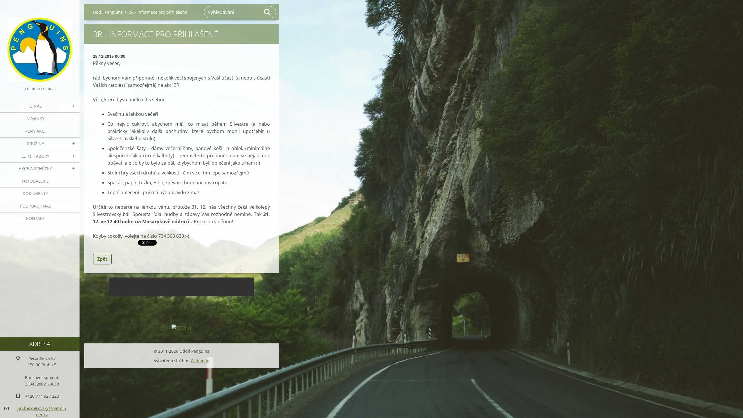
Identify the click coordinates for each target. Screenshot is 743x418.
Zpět (102, 259)
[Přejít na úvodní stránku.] (40, 42)
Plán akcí (35, 131)
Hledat (267, 12)
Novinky (35, 118)
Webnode (200, 360)
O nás (35, 106)
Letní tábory (35, 156)
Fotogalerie (35, 181)
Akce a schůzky (35, 168)
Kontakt (35, 218)
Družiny (35, 143)
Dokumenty (35, 193)
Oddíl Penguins (108, 12)
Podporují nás (35, 206)
